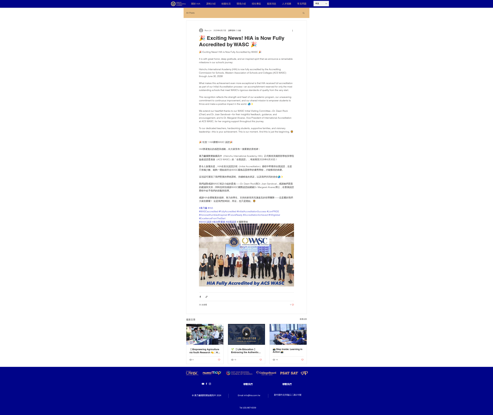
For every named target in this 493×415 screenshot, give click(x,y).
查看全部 (303, 319)
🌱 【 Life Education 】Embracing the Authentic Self (244, 351)
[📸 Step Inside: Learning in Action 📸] (288, 334)
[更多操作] (292, 30)
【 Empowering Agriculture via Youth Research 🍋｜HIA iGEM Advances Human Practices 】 (204, 351)
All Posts (190, 12)
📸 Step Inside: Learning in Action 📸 (287, 350)
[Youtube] (203, 383)
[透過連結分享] (206, 297)
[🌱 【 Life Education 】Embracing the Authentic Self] (246, 334)
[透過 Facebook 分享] (200, 297)
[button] (303, 13)
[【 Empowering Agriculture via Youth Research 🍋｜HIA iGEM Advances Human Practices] (204, 334)
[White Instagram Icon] (209, 383)
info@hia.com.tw (252, 395)
